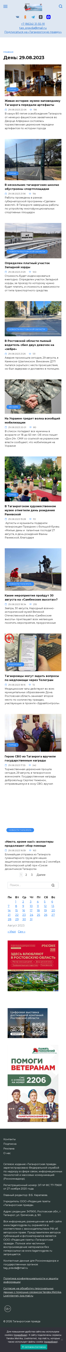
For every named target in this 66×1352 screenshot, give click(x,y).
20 (53, 910)
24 (31, 914)
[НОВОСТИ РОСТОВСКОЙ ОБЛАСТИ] (33, 256)
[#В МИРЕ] (33, 411)
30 (24, 919)
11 (38, 906)
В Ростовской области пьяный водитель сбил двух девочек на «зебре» (29, 345)
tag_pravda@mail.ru (33, 28)
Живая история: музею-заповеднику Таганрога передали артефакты (32, 103)
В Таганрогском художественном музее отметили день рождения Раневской (30, 510)
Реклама (8, 1148)
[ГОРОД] (33, 94)
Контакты (9, 1139)
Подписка (9, 1143)
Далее (41, 874)
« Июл (12, 931)
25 (38, 914)
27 (53, 914)
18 (38, 910)
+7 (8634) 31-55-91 (33, 24)
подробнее (20, 1335)
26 (45, 914)
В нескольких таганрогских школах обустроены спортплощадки (32, 187)
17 (31, 910)
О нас (7, 1153)
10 (31, 906)
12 (45, 906)
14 (9, 910)
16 (23, 910)
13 (52, 906)
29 (17, 919)
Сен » (21, 931)
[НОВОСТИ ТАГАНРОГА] (33, 588)
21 (9, 914)
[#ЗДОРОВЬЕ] (33, 669)
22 (17, 914)
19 (45, 910)
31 (31, 919)
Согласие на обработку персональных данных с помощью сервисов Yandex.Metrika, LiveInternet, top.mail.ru (32, 1292)
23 (24, 914)
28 (9, 919)
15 (16, 910)
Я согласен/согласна (34, 1347)
